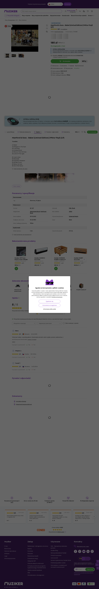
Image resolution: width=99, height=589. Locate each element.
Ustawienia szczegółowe (49, 305)
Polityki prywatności (57, 297)
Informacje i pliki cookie (49, 309)
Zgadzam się (49, 301)
